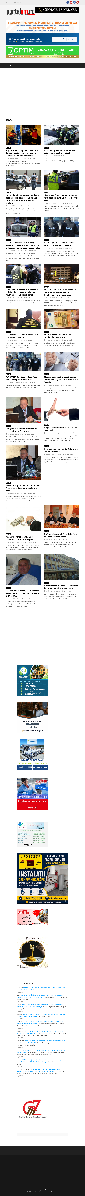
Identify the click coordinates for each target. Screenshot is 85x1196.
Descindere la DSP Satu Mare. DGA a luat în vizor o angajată (23, 336)
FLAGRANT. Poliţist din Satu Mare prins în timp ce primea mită (21, 378)
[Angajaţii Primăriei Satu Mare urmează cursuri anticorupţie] (23, 518)
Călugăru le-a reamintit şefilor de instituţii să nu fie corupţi (21, 429)
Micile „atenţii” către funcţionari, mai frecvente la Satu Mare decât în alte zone (23, 488)
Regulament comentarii (45, 1190)
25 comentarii (68, 591)
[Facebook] (67, 2)
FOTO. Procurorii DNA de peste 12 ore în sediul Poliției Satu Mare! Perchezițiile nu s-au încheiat (60, 292)
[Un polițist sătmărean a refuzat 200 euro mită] (61, 409)
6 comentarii (67, 156)
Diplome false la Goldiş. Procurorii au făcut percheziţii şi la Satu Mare (61, 586)
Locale (8, 147)
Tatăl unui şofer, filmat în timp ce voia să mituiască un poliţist (59, 151)
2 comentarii (68, 340)
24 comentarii (31, 382)
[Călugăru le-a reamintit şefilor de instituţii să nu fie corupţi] (23, 410)
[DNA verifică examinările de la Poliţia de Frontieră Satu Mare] (61, 516)
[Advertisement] (42, 93)
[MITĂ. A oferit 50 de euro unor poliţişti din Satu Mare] (61, 319)
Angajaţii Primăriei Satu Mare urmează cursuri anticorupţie (19, 538)
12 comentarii (68, 203)
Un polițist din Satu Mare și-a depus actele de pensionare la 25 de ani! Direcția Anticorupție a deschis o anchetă (22, 199)
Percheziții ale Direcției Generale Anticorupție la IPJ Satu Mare (59, 244)
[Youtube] (77, 2)
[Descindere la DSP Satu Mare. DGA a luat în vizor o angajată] (23, 319)
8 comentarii (30, 340)
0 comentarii (30, 158)
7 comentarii (30, 493)
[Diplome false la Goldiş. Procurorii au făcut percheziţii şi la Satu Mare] (61, 567)
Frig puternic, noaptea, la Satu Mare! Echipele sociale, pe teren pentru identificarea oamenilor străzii (23, 153)
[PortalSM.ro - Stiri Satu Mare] (20, 14)
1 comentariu (31, 542)
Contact (35, 1190)
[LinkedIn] (74, 2)
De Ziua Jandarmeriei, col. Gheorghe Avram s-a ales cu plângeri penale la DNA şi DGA (22, 593)
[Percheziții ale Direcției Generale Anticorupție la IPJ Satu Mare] (61, 227)
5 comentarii (27, 206)
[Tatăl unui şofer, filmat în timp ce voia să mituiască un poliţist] (61, 135)
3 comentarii (69, 248)
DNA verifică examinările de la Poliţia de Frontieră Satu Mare (61, 535)
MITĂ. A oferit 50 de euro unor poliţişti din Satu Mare (58, 335)
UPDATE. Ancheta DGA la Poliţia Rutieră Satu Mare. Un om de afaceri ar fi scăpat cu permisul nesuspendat (23, 245)
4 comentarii (31, 251)
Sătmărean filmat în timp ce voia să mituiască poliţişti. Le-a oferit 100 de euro (61, 198)
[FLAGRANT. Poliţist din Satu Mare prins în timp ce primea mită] (23, 361)
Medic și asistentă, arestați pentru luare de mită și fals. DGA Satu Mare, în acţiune (61, 379)
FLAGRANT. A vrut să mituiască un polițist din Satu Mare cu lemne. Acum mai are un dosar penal (22, 292)
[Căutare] (76, 65)
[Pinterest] (71, 2)
